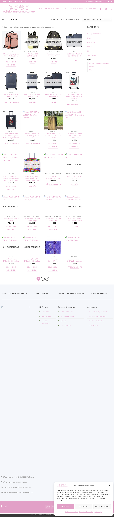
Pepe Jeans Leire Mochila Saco (53, 55)
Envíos (63, 321)
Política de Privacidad (86, 512)
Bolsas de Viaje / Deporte (99, 64)
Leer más (32, 62)
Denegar (83, 506)
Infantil (90, 47)
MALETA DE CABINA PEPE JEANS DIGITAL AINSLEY (74, 96)
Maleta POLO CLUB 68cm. (11, 220)
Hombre (91, 42)
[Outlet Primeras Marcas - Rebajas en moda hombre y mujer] (18, 9)
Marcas (48, 9)
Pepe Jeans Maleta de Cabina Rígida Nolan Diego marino (11, 136)
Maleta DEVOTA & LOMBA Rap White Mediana (32, 136)
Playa (91, 70)
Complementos (76, 9)
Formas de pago (67, 316)
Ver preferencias (103, 506)
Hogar (56, 9)
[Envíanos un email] (111, 2)
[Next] (47, 279)
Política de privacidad (97, 316)
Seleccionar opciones (11, 63)
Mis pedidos (46, 316)
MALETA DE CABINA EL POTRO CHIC (32, 95)
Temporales (91, 9)
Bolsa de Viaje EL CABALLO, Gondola (74, 220)
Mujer (89, 51)
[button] (109, 485)
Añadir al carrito (11, 102)
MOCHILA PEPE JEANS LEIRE (32, 55)
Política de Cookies (71, 512)
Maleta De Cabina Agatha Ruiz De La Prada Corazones (32, 178)
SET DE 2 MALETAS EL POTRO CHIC (74, 55)
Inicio (41, 9)
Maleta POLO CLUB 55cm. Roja (53, 220)
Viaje (64, 9)
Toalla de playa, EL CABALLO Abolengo (74, 260)
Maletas (92, 67)
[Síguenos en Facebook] (107, 2)
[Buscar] (111, 9)
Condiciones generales (98, 312)
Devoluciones (66, 325)
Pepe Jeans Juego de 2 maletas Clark (53, 95)
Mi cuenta (46, 312)
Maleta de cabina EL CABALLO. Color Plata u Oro (74, 136)
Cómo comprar (67, 312)
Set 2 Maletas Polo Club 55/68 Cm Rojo (53, 177)
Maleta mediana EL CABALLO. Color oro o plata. (53, 136)
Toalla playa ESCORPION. (53, 260)
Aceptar (65, 506)
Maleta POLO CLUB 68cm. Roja (32, 220)
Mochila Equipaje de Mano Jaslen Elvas (11, 55)
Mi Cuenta (90, 1)
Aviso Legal (98, 512)
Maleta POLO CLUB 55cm (74, 177)
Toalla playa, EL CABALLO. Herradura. (11, 260)
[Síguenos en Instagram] (109, 2)
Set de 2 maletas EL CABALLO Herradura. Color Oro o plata (11, 178)
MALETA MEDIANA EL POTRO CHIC (11, 95)
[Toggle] (111, 59)
